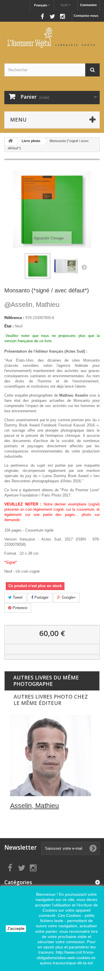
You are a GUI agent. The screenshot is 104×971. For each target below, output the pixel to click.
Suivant (84, 267)
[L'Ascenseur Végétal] (52, 37)
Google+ (68, 597)
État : (9, 326)
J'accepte (16, 928)
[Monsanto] (66, 266)
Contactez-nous (86, 15)
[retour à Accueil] (10, 141)
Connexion (88, 5)
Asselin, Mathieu (32, 304)
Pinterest (19, 608)
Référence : (14, 318)
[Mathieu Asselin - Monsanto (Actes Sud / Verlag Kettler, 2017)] (38, 266)
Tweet (17, 597)
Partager (41, 597)
